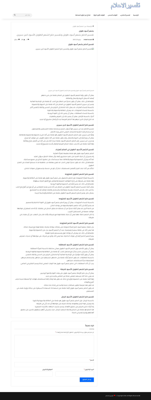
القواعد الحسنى (112, 15)
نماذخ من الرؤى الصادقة (83, 15)
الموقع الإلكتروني (47, 369)
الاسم (92, 360)
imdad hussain (88, 39)
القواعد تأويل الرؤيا (99, 15)
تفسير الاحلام (126, 15)
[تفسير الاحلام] (125, 6)
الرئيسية (136, 15)
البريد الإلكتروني (89, 369)
